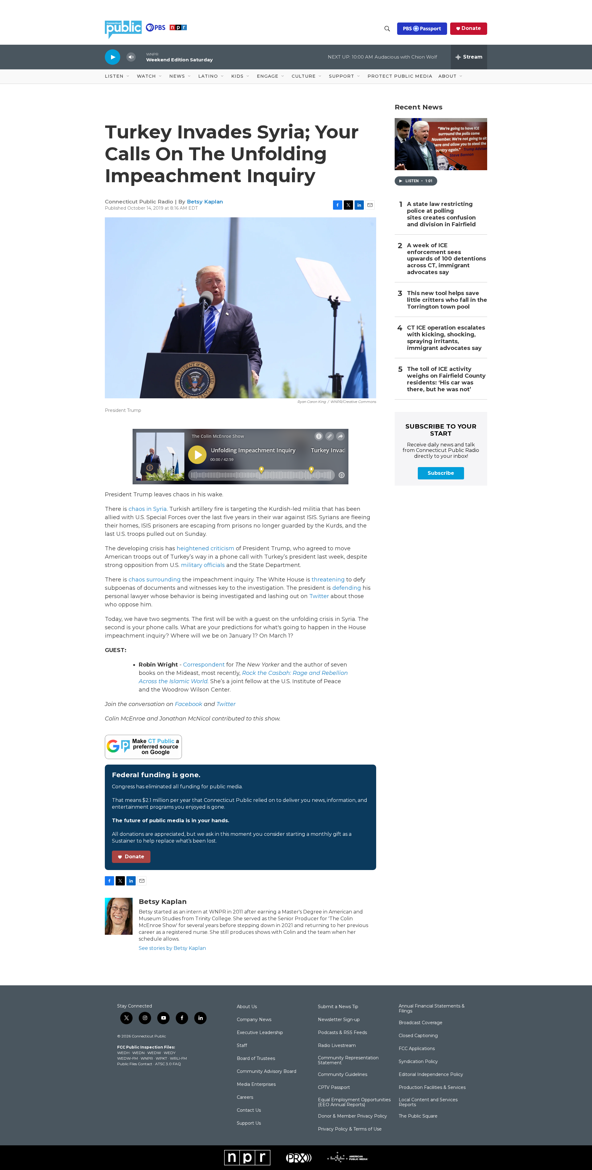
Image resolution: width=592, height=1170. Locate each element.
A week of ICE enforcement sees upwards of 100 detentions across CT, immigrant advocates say (446, 259)
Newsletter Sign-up (339, 1019)
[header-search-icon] (387, 28)
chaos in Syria (148, 509)
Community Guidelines (342, 1074)
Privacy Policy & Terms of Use (350, 1129)
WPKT (161, 1058)
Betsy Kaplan (205, 202)
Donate (471, 28)
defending (346, 588)
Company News (254, 1019)
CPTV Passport (334, 1087)
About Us (247, 1006)
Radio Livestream (337, 1045)
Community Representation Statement (348, 1060)
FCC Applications (417, 1048)
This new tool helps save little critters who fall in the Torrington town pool (447, 300)
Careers (245, 1097)
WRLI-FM (178, 1058)
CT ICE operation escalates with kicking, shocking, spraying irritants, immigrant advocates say (446, 338)
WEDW (154, 1052)
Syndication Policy (418, 1061)
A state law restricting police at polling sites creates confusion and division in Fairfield (441, 214)
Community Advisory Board (266, 1071)
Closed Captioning (418, 1035)
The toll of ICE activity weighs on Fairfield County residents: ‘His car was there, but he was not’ (446, 379)
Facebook (188, 704)
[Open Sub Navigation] (128, 76)
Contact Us (249, 1110)
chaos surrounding (155, 579)
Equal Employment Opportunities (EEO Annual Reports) (354, 1102)
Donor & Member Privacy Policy (352, 1116)
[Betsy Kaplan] (119, 916)
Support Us (249, 1123)
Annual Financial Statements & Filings (432, 1009)
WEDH (123, 1052)
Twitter (318, 596)
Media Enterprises (256, 1084)
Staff (242, 1045)
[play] (112, 57)
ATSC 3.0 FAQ (168, 1063)
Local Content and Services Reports (428, 1102)
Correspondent (204, 664)
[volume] (131, 57)
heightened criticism (205, 548)
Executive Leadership (260, 1032)
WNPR (147, 1058)
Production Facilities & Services (432, 1087)
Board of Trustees (256, 1058)
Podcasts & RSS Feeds (342, 1032)
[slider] (141, 57)
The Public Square (418, 1116)
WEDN (138, 1052)
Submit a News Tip (338, 1006)
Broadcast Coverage (420, 1022)
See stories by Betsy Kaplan (172, 948)
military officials (203, 565)
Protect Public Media (400, 76)
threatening (328, 579)
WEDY (169, 1052)
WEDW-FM (127, 1058)
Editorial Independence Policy (431, 1074)
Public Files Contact (134, 1063)
